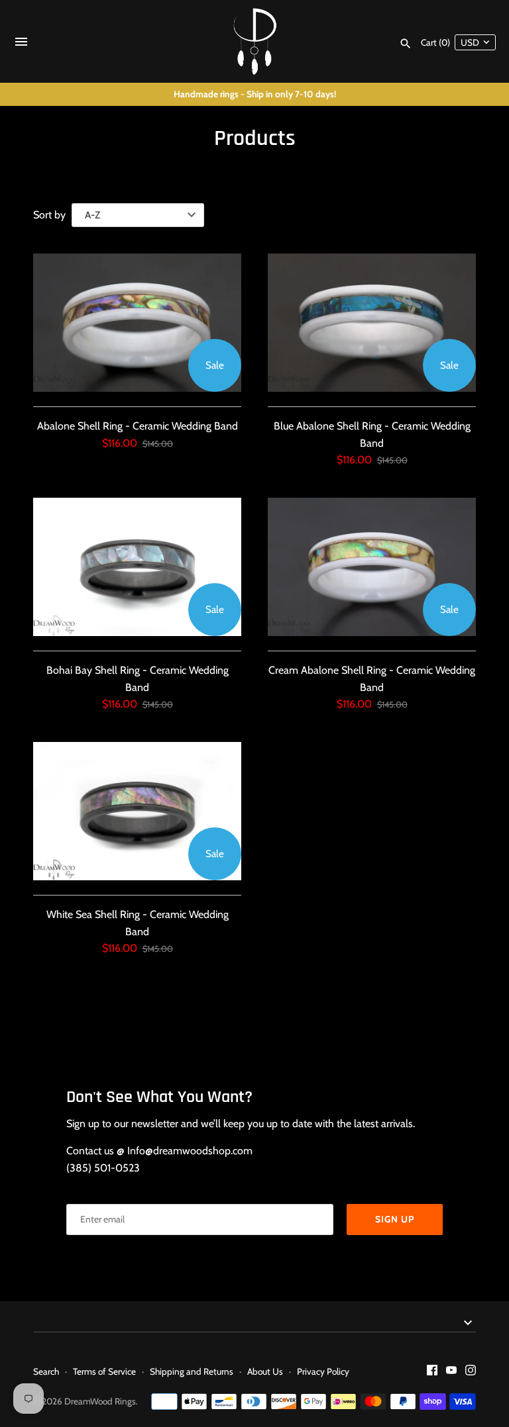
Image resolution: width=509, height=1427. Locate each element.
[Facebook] (432, 1372)
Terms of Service (104, 1371)
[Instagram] (470, 1372)
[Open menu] (21, 45)
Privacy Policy (323, 1371)
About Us (265, 1371)
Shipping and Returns (191, 1371)
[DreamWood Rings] (254, 41)
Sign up (394, 1219)
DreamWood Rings (100, 1401)
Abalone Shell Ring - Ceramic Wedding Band (137, 426)
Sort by (49, 214)
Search (46, 1371)
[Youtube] (451, 1372)
